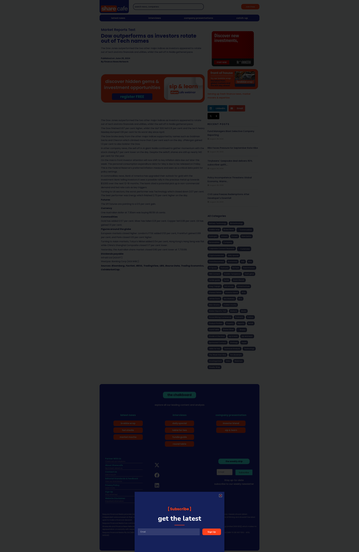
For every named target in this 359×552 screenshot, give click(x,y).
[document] (179, 276)
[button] (220, 496)
